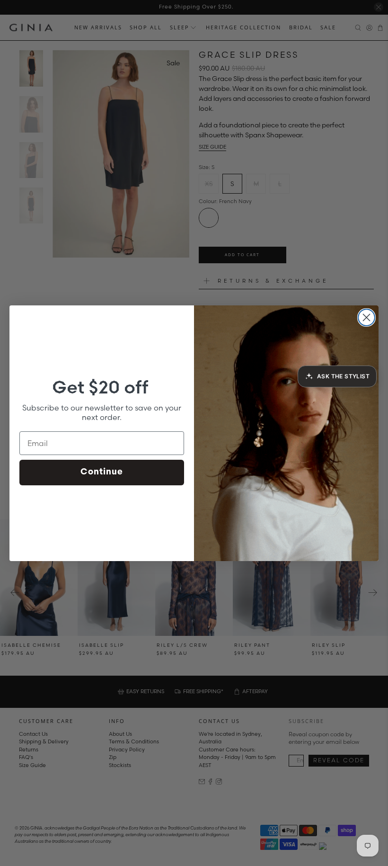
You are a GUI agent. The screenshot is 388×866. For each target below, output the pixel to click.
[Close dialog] (366, 317)
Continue (101, 472)
